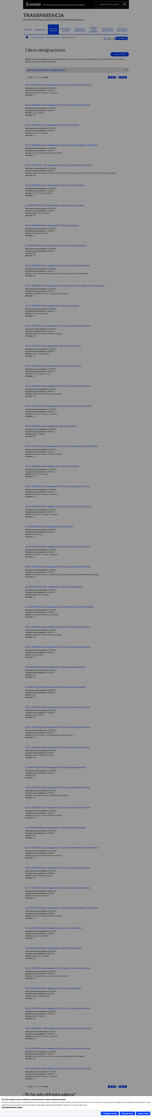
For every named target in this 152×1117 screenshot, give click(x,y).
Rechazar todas (127, 1113)
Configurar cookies (110, 1113)
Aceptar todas (143, 1113)
